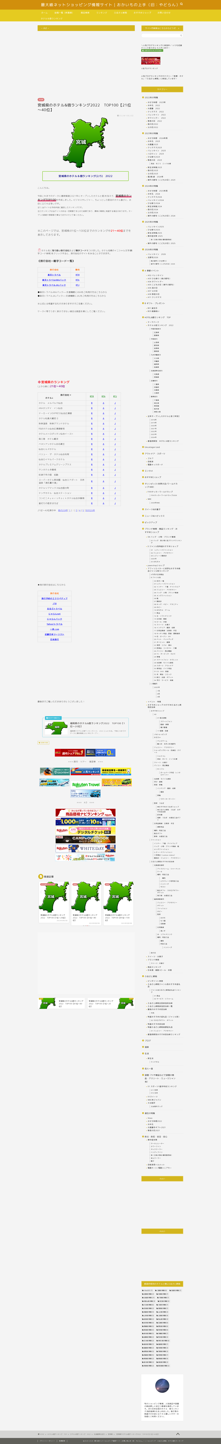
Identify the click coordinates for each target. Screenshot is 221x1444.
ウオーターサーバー (168, 799)
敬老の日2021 (154, 1130)
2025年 (154, 559)
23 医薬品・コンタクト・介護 (165, 648)
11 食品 (157, 613)
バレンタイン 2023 (157, 150)
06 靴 (156, 598)
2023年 (154, 434)
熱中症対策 (152, 1140)
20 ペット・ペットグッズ (163, 639)
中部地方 (154, 339)
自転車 (150, 461)
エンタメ (149, 471)
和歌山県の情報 (149, 1301)
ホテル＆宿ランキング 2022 (160, 325)
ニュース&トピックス (155, 516)
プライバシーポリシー (47, 1441)
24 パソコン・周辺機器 (163, 651)
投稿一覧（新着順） (64, 12)
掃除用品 (160, 827)
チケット (160, 905)
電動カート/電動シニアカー (160, 1168)
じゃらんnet (54, 613)
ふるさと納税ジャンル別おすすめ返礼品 (164, 985)
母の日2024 (153, 209)
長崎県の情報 (149, 1355)
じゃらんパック (54, 619)
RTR (78, 274)
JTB (55, 603)
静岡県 (156, 351)
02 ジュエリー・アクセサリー (162, 553)
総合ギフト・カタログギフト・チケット (169, 891)
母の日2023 (153, 170)
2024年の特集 (151, 186)
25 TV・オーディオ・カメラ (164, 654)
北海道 (156, 374)
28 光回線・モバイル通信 (163, 663)
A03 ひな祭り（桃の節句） (159, 278)
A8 (155, 714)
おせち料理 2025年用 (158, 191)
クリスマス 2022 (156, 111)
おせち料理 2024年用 (158, 138)
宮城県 (41, 100)
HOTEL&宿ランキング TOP (158, 317)
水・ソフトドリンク (164, 934)
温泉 (147, 1047)
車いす (163, 931)
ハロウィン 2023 (156, 154)
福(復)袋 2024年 (155, 176)
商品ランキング (154, 967)
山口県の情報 (163, 1312)
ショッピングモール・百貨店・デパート (167, 751)
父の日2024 (153, 212)
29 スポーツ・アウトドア (163, 666)
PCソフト (160, 769)
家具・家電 (158, 785)
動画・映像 (165, 724)
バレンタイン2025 (156, 226)
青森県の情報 (149, 1358)
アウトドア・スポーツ (155, 453)
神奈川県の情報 (163, 1341)
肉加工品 (164, 944)
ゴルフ (150, 458)
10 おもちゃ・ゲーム (162, 610)
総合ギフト (159, 833)
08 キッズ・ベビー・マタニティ (166, 604)
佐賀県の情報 (149, 1294)
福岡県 (156, 364)
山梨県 (156, 342)
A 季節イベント (152, 270)
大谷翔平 (151, 1103)
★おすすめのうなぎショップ (168, 807)
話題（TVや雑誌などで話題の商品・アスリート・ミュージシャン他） (160, 1078)
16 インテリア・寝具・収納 (164, 628)
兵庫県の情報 (163, 1294)
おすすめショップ (142, 12)
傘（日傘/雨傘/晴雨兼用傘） (162, 239)
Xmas (150, 1118)
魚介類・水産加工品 (164, 895)
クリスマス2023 (155, 147)
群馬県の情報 (149, 1351)
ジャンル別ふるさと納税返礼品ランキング (166, 991)
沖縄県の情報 (163, 1333)
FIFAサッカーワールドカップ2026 (164, 495)
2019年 (154, 423)
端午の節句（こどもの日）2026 (163, 264)
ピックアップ (151, 522)
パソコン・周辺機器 (161, 765)
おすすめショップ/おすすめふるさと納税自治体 (164, 706)
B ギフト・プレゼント (155, 303)
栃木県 (156, 409)
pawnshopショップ (156, 565)
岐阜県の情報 (149, 1319)
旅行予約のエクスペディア (55, 598)
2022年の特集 (151, 97)
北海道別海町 (159, 865)
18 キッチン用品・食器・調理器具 (167, 633)
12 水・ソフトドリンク (163, 616)
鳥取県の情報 (149, 1366)
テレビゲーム (162, 741)
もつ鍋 (163, 921)
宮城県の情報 (44, 743)
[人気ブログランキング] (162, 61)
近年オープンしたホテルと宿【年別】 (165, 416)
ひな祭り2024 (154, 203)
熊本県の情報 (163, 1337)
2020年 (154, 426)
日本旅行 (54, 639)
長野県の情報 (163, 1355)
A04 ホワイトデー (155, 281)
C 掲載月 (154, 684)
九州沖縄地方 (156, 355)
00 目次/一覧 (159, 581)
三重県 (156, 384)
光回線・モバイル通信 (162, 779)
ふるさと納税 (120, 12)
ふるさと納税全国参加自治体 (160, 1003)
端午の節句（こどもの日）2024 (161, 216)
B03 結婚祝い (153, 311)
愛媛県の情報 (149, 1326)
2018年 (154, 420)
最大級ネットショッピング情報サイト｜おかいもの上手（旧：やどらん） (110, 4)
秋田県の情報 (163, 1348)
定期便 (163, 924)
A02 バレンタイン (155, 275)
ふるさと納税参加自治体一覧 (160, 1006)
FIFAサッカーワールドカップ (160, 492)
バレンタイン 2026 (157, 254)
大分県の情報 (149, 1305)
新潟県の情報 (149, 1330)
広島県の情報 (163, 1323)
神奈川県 (157, 412)
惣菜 (159, 914)
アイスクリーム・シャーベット (169, 869)
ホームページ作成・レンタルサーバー (170, 773)
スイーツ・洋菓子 (157, 963)
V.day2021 (148, 1290)
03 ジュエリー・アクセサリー (165, 590)
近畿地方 (154, 381)
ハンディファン (157, 1152)
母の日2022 (153, 124)
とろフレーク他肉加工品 (170, 881)
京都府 (156, 387)
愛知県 (156, 345)
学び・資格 (158, 782)
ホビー (159, 911)
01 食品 (157, 996)
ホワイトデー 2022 (157, 118)
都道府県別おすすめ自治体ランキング (164, 1034)
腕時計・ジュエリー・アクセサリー (167, 858)
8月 (158, 694)
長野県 (156, 348)
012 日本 (154, 1093)
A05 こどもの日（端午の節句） (161, 284)
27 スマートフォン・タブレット (166, 660)
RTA (77, 280)
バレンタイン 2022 (157, 114)
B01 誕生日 (152, 308)
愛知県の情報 (163, 1326)
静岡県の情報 (163, 1358)
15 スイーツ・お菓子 (162, 625)
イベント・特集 (154, 701)
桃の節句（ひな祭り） (159, 261)
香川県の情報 (149, 1362)
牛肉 (152, 1013)
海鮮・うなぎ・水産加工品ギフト (169, 819)
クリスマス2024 (155, 197)
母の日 (153, 953)
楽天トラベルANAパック (54, 280)
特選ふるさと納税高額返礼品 (160, 1027)
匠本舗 (159, 815)
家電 (159, 795)
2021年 (154, 429)
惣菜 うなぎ (159, 803)
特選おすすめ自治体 (156, 1024)
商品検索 (85, 12)
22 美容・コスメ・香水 (163, 645)
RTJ (77, 285)
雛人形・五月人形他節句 (166, 744)
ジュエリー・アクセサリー (164, 747)
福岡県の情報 (163, 1344)
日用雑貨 (160, 927)
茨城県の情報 (163, 1351)
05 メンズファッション (163, 596)
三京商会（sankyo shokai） (165, 855)
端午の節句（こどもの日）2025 (161, 243)
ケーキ (159, 871)
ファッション (156, 840)
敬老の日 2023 (155, 160)
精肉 (163, 878)
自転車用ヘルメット (156, 1164)
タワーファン (156, 1146)
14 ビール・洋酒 (160, 622)
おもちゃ (157, 737)
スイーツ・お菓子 (160, 762)
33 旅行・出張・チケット (163, 677)
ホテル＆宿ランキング (52, 18)
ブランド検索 (153, 959)
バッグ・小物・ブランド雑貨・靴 (166, 846)
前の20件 (62, 510)
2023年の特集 (151, 133)
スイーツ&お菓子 (153, 509)
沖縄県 (156, 361)
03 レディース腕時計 (159, 556)
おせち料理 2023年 (157, 102)
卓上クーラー (156, 1158)
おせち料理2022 (155, 1121)
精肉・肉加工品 (160, 830)
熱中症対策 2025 (155, 236)
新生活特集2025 (155, 233)
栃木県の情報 (149, 1333)
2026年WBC (155, 503)
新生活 (150, 1058)
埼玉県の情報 (164, 1301)
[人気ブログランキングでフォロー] (162, 50)
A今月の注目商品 (157, 574)
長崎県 (156, 367)
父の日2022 (153, 127)
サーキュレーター (157, 1143)
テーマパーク (153, 322)
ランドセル (155, 1062)
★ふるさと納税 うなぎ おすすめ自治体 (169, 811)
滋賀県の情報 (149, 1337)
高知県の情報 (163, 1362)
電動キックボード (155, 464)
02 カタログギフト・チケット (162, 1020)
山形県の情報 (149, 1315)
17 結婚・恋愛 (162, 731)
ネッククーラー (157, 1149)
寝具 (162, 792)
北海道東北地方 (157, 371)
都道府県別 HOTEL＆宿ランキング (163, 441)
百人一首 (149, 1068)
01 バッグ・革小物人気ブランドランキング (166, 541)
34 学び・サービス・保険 (163, 680)
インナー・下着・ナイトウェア (165, 843)
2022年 (154, 431)
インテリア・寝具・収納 (166, 788)
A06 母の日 (153, 288)
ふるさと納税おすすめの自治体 (162, 862)
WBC (150, 499)
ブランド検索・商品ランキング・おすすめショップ (161, 531)
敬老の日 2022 (155, 121)
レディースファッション (163, 852)
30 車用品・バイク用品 (163, 668)
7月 (158, 691)
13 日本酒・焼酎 (160, 619)
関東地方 (154, 396)
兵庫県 (156, 390)
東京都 (156, 406)
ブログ (148, 1040)
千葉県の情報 (164, 1298)
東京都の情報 (163, 1330)
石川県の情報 (149, 1341)
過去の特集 (150, 1113)
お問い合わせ (164, 12)
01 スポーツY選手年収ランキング (162, 1086)
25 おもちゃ (155, 562)
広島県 (156, 332)
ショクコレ (161, 756)
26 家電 (157, 657)
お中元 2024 (154, 194)
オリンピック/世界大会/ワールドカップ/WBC (161, 485)
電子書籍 (164, 727)
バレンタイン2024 (156, 200)
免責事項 (62, 1441)
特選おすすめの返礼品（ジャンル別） (164, 1016)
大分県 (156, 358)
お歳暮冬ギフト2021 (157, 1127)
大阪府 (156, 393)
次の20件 (90, 510)
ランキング (101, 12)
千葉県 (156, 400)
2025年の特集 (151, 222)
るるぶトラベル (54, 608)
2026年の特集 (151, 249)
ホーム (44, 12)
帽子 (152, 1161)
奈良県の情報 (149, 1308)
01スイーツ (153, 1096)
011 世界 (154, 1090)
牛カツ (163, 887)
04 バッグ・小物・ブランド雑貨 (162, 537)
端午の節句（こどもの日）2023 (161, 180)
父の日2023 (153, 173)
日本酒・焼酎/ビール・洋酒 (160, 970)
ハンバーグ (165, 884)
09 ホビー (158, 607)
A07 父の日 (153, 291)
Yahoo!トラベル (55, 624)
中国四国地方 (156, 329)
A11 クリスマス (155, 297)
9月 (158, 697)
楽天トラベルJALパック (54, 285)
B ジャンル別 (156, 577)
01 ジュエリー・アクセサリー (162, 1031)
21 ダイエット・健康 (162, 642)
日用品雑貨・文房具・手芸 (164, 823)
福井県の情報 (149, 1344)
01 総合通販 (162, 718)
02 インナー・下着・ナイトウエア (167, 587)
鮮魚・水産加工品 (160, 836)
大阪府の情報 (163, 1305)
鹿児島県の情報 (163, 1366)
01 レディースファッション (162, 550)
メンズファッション (161, 849)
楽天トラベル (54, 274)
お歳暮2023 (153, 144)
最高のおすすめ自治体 (157, 1009)
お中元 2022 (154, 105)
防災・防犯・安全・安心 (156, 1136)
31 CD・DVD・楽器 (161, 671)
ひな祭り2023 (154, 157)
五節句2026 (153, 257)
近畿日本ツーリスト (54, 634)
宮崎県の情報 (149, 1312)
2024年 (154, 437)
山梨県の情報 (163, 1315)
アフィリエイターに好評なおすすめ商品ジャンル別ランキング (164, 569)
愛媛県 (156, 335)
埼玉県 (156, 403)
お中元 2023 (154, 141)
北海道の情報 (149, 1298)
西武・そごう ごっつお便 (161, 164)
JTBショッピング (160, 734)
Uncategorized (152, 447)
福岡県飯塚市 (159, 899)
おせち (163, 918)
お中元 (150, 1124)
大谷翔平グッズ (157, 1106)
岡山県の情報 (163, 1319)
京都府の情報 (176, 1290)
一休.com (54, 629)
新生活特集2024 (155, 206)
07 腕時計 (158, 601)
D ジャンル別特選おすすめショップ (163, 546)
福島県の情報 (149, 1348)
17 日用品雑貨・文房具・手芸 (165, 630)
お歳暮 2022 (154, 108)
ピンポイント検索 (155, 981)
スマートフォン (166, 721)
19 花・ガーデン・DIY (162, 636)
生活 (147, 1053)
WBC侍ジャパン (154, 1100)
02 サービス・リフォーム (163, 999)
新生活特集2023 (155, 167)
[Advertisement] (86, 62)
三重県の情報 (162, 1290)
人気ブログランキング (149, 68)
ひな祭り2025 (154, 229)
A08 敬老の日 (154, 294)
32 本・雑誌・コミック (163, 674)
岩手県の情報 (149, 1323)
